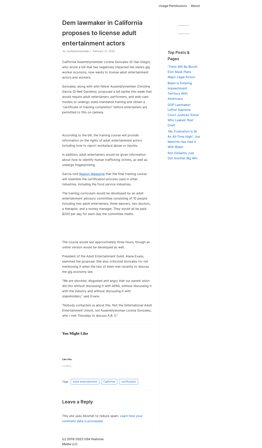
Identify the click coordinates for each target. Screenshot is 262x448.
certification (128, 381)
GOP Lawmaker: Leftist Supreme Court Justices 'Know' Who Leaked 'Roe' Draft (183, 115)
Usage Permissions (173, 6)
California (109, 381)
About (195, 6)
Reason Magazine (92, 174)
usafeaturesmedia (78, 51)
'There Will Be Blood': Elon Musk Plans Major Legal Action (183, 72)
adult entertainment (85, 381)
